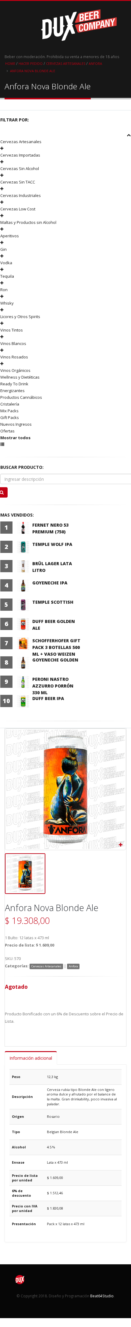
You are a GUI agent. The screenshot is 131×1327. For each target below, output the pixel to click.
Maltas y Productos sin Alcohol (28, 222)
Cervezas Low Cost (17, 209)
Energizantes (12, 390)
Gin (3, 249)
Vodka (6, 262)
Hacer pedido (31, 63)
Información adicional (30, 1058)
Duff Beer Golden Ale (53, 624)
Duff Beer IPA (48, 698)
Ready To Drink (14, 384)
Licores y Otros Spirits (20, 316)
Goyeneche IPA (49, 583)
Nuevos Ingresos (16, 424)
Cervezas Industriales (20, 195)
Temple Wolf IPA (52, 544)
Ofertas (7, 431)
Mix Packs (9, 410)
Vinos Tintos (11, 330)
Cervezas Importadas (20, 155)
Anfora (95, 63)
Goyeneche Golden (55, 660)
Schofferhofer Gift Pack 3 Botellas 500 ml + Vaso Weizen (56, 647)
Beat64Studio (102, 1295)
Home (10, 63)
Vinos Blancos (13, 343)
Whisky (7, 303)
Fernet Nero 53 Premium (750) (50, 528)
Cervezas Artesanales (65, 63)
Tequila (7, 276)
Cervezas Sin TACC (17, 182)
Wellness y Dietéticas (20, 377)
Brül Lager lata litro (52, 567)
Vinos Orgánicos (15, 370)
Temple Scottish (52, 602)
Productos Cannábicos (21, 397)
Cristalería (9, 404)
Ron (4, 289)
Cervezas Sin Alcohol (19, 168)
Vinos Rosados (14, 357)
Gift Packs (9, 417)
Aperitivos (9, 236)
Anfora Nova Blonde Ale (32, 71)
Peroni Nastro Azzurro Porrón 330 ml (52, 685)
